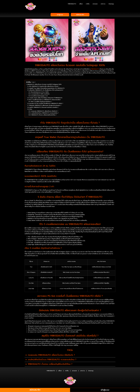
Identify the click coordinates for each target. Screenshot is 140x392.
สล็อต (81, 4)
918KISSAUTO (72, 4)
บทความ (103, 4)
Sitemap (111, 4)
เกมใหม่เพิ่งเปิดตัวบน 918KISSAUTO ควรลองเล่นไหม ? (52, 359)
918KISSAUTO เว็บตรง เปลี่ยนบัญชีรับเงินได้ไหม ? (50, 364)
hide (33, 82)
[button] (70, 355)
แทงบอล (95, 4)
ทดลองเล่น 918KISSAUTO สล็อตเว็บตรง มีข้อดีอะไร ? (51, 355)
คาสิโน (87, 4)
